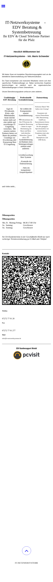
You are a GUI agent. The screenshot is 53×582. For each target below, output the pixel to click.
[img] (26, 9)
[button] (26, 550)
